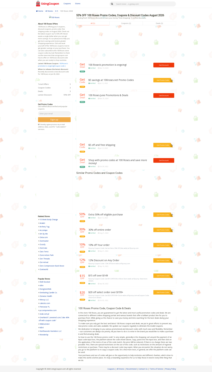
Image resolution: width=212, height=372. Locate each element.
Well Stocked (45, 282)
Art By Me (44, 234)
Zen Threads (45, 258)
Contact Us (143, 369)
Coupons (67, 3)
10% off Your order (99, 245)
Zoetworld (44, 269)
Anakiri (42, 223)
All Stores (49, 11)
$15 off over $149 (98, 275)
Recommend (131, 369)
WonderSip (44, 334)
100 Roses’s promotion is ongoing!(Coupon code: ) (53, 64)
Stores (77, 3)
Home (40, 11)
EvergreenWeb (45, 289)
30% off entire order (99, 229)
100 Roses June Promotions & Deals (108, 95)
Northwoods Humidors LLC (51, 331)
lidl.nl (42, 327)
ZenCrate (43, 248)
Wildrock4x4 (44, 324)
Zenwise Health (46, 296)
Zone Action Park (46, 255)
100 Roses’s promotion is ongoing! (107, 64)
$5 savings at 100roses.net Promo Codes (111, 80)
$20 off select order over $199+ (105, 292)
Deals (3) (159, 23)
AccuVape (43, 230)
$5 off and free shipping (101, 145)
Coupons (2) (126, 23)
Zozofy (42, 244)
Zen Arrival (44, 262)
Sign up (54, 119)
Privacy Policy (170, 369)
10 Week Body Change (49, 219)
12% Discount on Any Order (103, 260)
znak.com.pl (44, 314)
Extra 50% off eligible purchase (105, 214)
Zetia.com (44, 237)
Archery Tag (44, 226)
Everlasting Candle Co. (48, 292)
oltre (41, 285)
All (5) (93, 23)
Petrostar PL (45, 307)
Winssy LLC (44, 299)
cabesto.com (45, 303)
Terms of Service (156, 369)
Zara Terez (44, 251)
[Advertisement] (126, 44)
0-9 (56, 11)
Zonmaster (44, 241)
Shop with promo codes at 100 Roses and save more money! (117, 162)
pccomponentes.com (48, 310)
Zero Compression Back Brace (52, 266)
